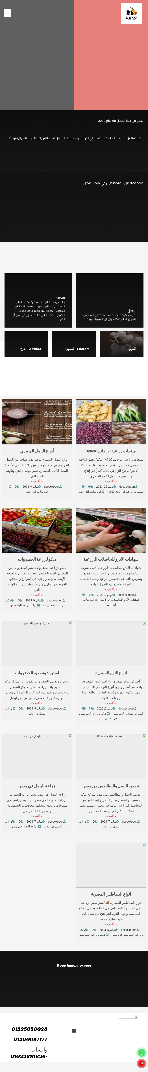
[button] (74, 1031)
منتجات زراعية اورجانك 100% (111, 451)
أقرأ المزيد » (111, 481)
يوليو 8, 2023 (104, 708)
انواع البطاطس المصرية (111, 894)
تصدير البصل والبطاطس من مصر (111, 786)
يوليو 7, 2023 (108, 821)
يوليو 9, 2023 (30, 486)
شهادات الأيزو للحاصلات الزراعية (111, 559)
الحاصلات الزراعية (90, 491)
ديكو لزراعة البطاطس (23, 605)
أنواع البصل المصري (37, 451)
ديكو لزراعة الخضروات (37, 559)
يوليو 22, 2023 (104, 486)
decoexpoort (127, 486)
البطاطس (58, 298)
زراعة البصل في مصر (37, 786)
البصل (132, 310)
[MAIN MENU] (7, 13)
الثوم (132, 348)
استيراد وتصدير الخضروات (37, 672)
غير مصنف (111, 718)
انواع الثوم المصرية (111, 672)
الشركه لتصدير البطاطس (128, 713)
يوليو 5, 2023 (107, 930)
